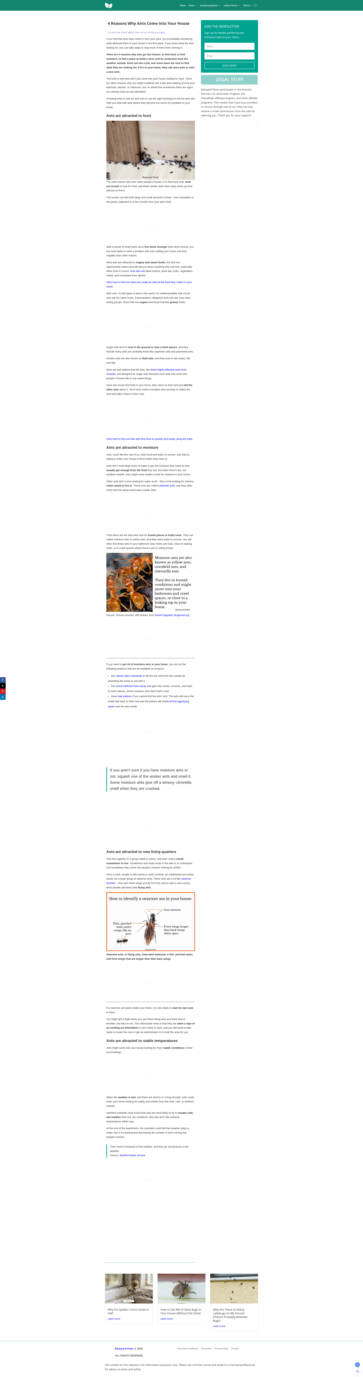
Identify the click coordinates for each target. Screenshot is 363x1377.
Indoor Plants (230, 5)
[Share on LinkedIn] (3, 697)
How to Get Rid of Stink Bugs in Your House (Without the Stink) (180, 1311)
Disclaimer (206, 1348)
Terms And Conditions (187, 1348)
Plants (246, 5)
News (183, 5)
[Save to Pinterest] (3, 691)
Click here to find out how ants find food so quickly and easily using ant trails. (149, 439)
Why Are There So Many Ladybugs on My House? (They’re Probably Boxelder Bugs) (230, 1315)
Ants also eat (137, 271)
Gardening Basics (209, 5)
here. (163, 32)
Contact (235, 1348)
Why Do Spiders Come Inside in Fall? (128, 1311)
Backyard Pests (124, 1348)
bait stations (125, 696)
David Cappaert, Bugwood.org (172, 615)
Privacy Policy (221, 1348)
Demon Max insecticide (129, 675)
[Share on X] (3, 685)
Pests (191, 5)
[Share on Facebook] (3, 680)
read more (114, 1318)
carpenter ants (167, 485)
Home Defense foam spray (131, 686)
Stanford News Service (132, 1155)
